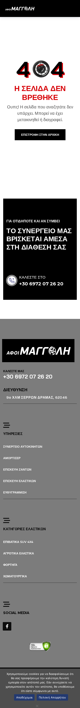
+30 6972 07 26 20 (41, 284)
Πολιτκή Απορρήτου (52, 697)
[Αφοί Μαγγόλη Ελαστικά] (19, 8)
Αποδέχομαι (24, 697)
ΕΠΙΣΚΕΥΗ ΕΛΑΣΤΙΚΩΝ (19, 481)
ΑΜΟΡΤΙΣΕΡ (11, 458)
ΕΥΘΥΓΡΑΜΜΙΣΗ (14, 492)
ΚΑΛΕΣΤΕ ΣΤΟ (32, 277)
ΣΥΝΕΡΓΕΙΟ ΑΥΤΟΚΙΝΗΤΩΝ (22, 447)
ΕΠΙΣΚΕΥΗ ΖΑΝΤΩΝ (17, 469)
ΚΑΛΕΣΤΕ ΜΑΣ (13, 371)
